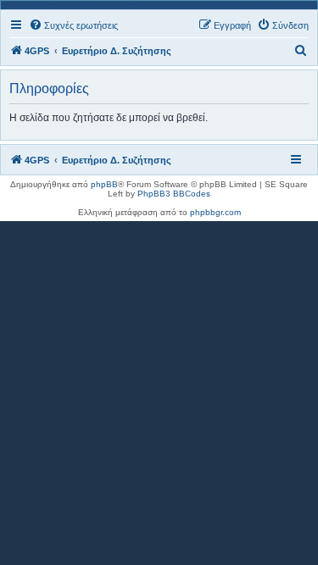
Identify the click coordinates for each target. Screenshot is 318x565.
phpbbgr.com (215, 212)
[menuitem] (73, 25)
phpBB (104, 184)
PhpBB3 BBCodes (173, 193)
